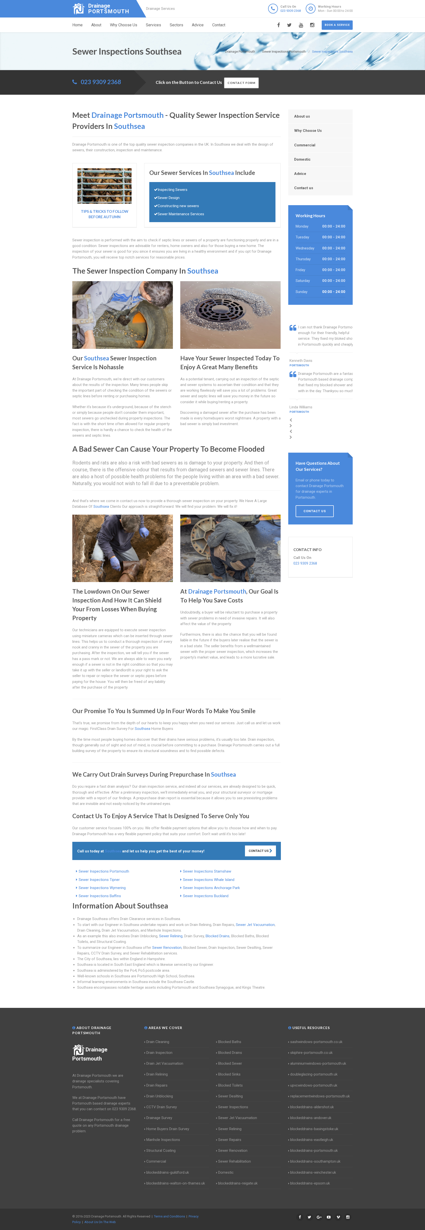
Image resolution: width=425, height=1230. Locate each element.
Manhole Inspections (163, 1140)
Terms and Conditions (169, 1216)
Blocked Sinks (229, 1074)
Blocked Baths (229, 1042)
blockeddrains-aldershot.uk (312, 1107)
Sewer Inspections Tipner (99, 879)
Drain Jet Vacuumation (164, 1063)
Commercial (304, 145)
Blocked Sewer (230, 1063)
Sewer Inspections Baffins (100, 896)
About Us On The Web (100, 1222)
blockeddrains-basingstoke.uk (314, 1129)
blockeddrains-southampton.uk (315, 1161)
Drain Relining (157, 1074)
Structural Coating (161, 1150)
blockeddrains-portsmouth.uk (314, 1150)
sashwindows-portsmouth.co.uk (316, 1042)
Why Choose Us (123, 25)
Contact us (303, 188)
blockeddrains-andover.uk (310, 1118)
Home (77, 25)
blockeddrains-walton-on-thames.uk (175, 1183)
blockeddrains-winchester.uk (313, 1172)
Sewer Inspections (233, 1107)
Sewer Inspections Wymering (102, 888)
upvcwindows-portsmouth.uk (313, 1085)
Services (153, 25)
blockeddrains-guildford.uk (167, 1172)
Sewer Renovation (167, 947)
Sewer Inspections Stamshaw (207, 871)
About (96, 25)
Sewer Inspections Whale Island (208, 879)
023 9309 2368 (290, 11)
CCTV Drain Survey (161, 1107)
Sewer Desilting (230, 1096)
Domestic (302, 159)
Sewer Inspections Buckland (205, 896)
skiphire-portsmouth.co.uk (311, 1052)
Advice (198, 25)
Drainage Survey (159, 1118)
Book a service (337, 25)
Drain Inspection (159, 1052)
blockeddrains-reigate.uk (238, 1183)
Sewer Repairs (229, 1140)
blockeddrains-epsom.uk (310, 1183)
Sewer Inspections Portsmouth (104, 871)
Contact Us (259, 851)
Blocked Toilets (230, 1085)
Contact (218, 25)
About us (302, 116)
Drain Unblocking (159, 1096)
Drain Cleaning (157, 1042)
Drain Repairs (156, 1085)
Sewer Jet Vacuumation (255, 924)
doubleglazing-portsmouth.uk (313, 1074)
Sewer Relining (170, 936)
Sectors (176, 25)
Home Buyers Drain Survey (167, 1129)
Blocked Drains (217, 936)
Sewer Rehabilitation (234, 1161)
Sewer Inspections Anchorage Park (211, 888)
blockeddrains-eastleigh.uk (311, 1140)
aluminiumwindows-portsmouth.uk (318, 1063)
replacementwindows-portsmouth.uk (320, 1096)
